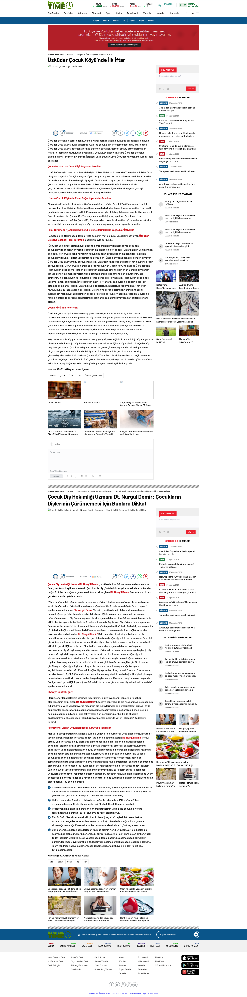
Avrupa (106, 20)
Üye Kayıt (159, 961)
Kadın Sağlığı (81, 491)
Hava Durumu (104, 945)
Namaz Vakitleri (68, 945)
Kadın (119, 13)
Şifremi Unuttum (163, 965)
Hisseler (140, 945)
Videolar (147, 13)
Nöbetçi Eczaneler (79, 965)
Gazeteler (175, 13)
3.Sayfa (96, 20)
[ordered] (82, 476)
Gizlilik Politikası (112, 993)
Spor (108, 13)
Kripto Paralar (191, 945)
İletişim (102, 993)
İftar (71, 375)
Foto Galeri (132, 13)
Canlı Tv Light (54, 965)
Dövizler (122, 961)
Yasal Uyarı (154, 993)
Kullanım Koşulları (141, 993)
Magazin (70, 491)
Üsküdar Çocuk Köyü (93, 375)
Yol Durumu (172, 945)
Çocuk (62, 375)
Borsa (51, 945)
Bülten (115, 20)
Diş (78, 862)
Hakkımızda (93, 993)
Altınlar (121, 957)
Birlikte (52, 375)
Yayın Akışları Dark (79, 961)
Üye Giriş (159, 957)
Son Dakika (53, 13)
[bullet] (86, 476)
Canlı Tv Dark (77, 957)
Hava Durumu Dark (56, 957)
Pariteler (155, 945)
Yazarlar (161, 13)
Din (124, 20)
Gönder (56, 476)
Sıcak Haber (143, 973)
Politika (151, 20)
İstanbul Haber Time (56, 54)
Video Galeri (143, 961)
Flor (85, 862)
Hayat (141, 20)
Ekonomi (96, 13)
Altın (51, 862)
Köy (78, 375)
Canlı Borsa (99, 957)
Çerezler (123, 993)
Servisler (68, 13)
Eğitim (132, 20)
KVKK (131, 993)
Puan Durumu (123, 945)
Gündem (82, 13)
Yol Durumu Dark (55, 961)
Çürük (69, 862)
